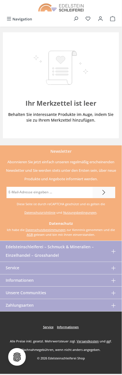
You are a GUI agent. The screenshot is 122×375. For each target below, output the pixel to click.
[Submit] (104, 192)
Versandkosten (88, 341)
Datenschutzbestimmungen (45, 230)
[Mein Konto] (100, 19)
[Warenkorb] (112, 19)
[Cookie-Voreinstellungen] (16, 356)
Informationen (20, 280)
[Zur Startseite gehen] (61, 7)
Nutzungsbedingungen (80, 213)
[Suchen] (76, 19)
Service (12, 267)
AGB (30, 234)
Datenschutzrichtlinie (39, 213)
